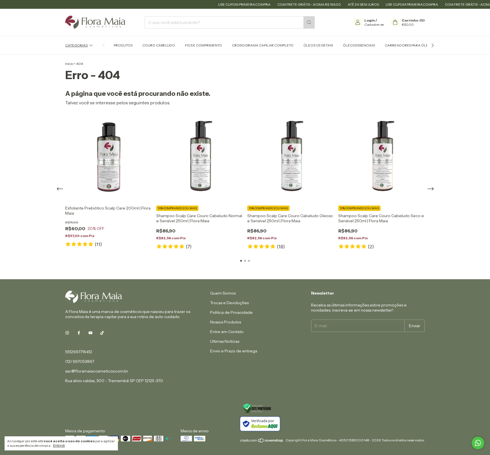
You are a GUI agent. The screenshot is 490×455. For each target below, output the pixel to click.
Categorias (76, 45)
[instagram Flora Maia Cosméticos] (67, 333)
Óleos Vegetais (318, 45)
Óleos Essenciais (359, 45)
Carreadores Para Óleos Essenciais (419, 45)
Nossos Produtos (225, 322)
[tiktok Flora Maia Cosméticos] (102, 333)
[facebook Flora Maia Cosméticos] (79, 333)
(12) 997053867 (79, 361)
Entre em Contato (227, 331)
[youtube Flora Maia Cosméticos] (90, 333)
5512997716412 (78, 351)
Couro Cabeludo (158, 45)
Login (369, 20)
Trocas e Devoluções (229, 302)
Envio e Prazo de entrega (233, 351)
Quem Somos (223, 293)
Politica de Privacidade (231, 312)
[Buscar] (309, 22)
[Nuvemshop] (262, 441)
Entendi (59, 446)
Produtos (123, 45)
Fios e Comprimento (203, 45)
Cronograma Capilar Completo (262, 45)
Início (69, 64)
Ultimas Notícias (224, 341)
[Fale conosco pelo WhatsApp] (478, 443)
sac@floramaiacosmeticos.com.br (96, 371)
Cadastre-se (374, 24)
